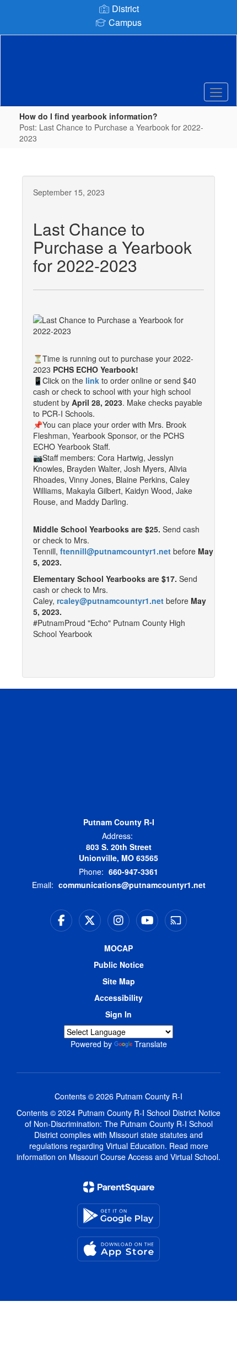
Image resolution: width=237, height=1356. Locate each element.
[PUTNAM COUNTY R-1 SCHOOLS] (119, 62)
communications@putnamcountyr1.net (132, 884)
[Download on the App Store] (118, 1249)
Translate (150, 1043)
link (92, 380)
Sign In (118, 1014)
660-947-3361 (133, 871)
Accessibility (118, 997)
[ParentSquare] (118, 1187)
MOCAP (118, 948)
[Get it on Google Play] (118, 1215)
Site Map (119, 981)
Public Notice (119, 964)
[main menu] (216, 92)
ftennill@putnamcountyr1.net (115, 551)
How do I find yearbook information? (88, 116)
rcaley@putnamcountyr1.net (111, 600)
